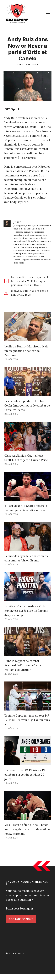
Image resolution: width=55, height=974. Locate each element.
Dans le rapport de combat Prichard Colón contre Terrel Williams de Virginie (23, 665)
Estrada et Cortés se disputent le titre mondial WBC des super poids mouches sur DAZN (30, 281)
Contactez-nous (21, 919)
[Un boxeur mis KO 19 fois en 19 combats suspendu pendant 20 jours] (27, 763)
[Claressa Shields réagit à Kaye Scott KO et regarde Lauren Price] (27, 448)
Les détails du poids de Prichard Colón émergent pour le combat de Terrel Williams (27, 405)
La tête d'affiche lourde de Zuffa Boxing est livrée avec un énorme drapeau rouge (26, 610)
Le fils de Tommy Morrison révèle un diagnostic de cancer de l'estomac (26, 351)
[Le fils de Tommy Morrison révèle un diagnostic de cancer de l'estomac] (27, 339)
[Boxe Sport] (17, 13)
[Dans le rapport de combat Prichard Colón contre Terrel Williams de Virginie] (27, 654)
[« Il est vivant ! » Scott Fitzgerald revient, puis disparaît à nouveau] (27, 498)
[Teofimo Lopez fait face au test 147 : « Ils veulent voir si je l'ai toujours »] (27, 708)
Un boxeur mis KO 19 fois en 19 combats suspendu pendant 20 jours (24, 774)
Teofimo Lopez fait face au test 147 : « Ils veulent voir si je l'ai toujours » (27, 720)
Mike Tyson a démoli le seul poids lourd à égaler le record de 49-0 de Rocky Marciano (27, 829)
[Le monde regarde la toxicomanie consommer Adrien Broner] (27, 549)
